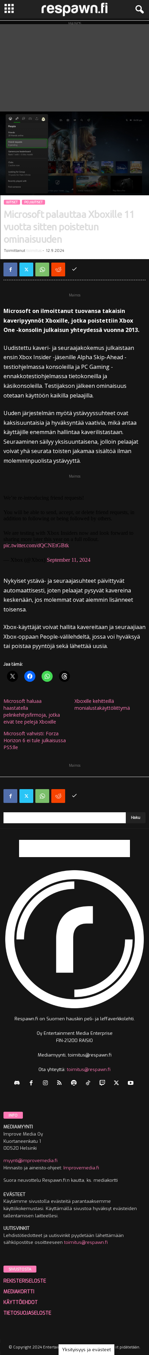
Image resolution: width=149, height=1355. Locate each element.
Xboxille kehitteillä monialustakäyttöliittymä (102, 704)
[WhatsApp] (42, 269)
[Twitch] (104, 1084)
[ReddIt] (58, 269)
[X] (26, 269)
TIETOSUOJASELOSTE (27, 1313)
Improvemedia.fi (81, 1168)
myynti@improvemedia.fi (30, 1160)
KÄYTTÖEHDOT (20, 1302)
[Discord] (18, 1084)
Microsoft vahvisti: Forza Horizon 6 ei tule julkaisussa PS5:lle (34, 740)
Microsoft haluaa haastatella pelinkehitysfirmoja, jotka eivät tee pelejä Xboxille (31, 711)
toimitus (34, 250)
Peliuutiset (33, 202)
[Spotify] (75, 1084)
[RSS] (61, 1084)
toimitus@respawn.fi (89, 1069)
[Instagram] (47, 1084)
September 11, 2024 (68, 560)
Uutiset (12, 202)
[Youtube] (131, 1084)
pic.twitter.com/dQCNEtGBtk (36, 545)
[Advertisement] (74, 66)
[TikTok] (89, 1084)
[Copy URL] (74, 269)
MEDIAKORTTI (18, 1291)
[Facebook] (10, 269)
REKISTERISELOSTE (24, 1281)
